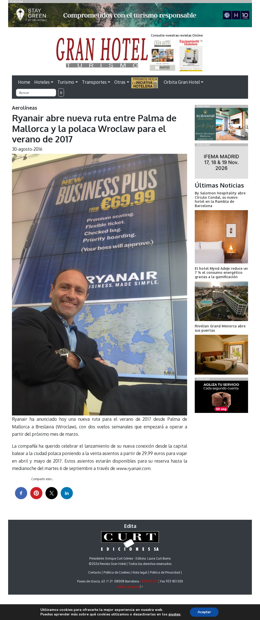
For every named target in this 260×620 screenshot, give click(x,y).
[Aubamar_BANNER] (221, 125)
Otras (119, 82)
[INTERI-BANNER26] (221, 163)
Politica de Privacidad (165, 572)
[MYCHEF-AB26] (221, 397)
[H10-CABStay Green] (130, 16)
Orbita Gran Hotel (182, 82)
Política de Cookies (117, 572)
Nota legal (140, 572)
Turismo (65, 82)
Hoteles (42, 82)
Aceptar (204, 612)
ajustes (174, 614)
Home (24, 82)
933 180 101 (149, 581)
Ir (61, 92)
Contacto (94, 572)
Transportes (94, 82)
